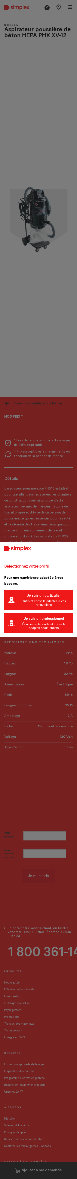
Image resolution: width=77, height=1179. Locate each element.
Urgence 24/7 (13, 1091)
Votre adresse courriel (9, 854)
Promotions (11, 1017)
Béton (57, 403)
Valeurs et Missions (17, 1125)
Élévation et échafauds (19, 989)
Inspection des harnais (19, 1071)
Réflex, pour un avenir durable (23, 1139)
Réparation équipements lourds (24, 1085)
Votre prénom (9, 834)
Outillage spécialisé (17, 1003)
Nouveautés (12, 982)
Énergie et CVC (14, 1037)
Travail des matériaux (31, 403)
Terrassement (13, 1030)
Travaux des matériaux (19, 1023)
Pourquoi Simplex (15, 1132)
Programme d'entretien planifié (24, 1078)
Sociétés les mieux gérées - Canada (27, 1146)
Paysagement (13, 1010)
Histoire (9, 1118)
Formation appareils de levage (24, 1064)
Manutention (12, 996)
